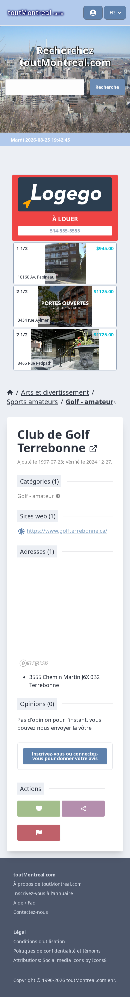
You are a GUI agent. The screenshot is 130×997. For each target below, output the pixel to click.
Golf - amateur (89, 401)
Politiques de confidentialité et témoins (57, 951)
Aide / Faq (24, 902)
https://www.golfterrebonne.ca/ (67, 530)
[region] (65, 615)
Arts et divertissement (55, 392)
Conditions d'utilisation (39, 941)
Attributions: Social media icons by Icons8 (60, 960)
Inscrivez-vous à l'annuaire (43, 893)
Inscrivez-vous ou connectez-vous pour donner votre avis (65, 756)
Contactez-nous (30, 912)
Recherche (107, 87)
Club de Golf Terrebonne (53, 441)
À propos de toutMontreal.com (47, 884)
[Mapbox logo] (34, 663)
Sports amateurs (32, 401)
